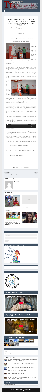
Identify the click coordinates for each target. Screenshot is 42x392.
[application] (21, 125)
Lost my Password (12, 240)
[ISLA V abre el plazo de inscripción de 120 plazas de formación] (5, 364)
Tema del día (28, 27)
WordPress (29, 389)
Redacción (14, 27)
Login (7, 240)
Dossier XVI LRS (21, 157)
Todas (32, 27)
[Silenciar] (31, 124)
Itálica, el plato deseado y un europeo (11, 209)
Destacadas (24, 27)
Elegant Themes (19, 389)
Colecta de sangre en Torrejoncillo (16, 373)
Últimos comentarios (7, 384)
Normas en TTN (8, 353)
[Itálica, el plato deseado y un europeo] (12, 201)
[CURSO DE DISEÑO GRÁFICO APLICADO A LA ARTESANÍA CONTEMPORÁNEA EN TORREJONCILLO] (12, 216)
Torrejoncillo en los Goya (27, 224)
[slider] (33, 125)
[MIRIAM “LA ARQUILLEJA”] (29, 199)
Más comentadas (12, 384)
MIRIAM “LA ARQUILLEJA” (26, 205)
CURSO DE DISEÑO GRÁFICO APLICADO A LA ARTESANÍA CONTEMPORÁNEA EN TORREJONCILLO (12, 223)
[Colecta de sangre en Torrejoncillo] (5, 374)
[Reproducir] (7, 124)
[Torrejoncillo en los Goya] (29, 217)
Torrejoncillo (20, 28)
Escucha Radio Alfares (9, 267)
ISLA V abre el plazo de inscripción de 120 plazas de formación (21, 363)
